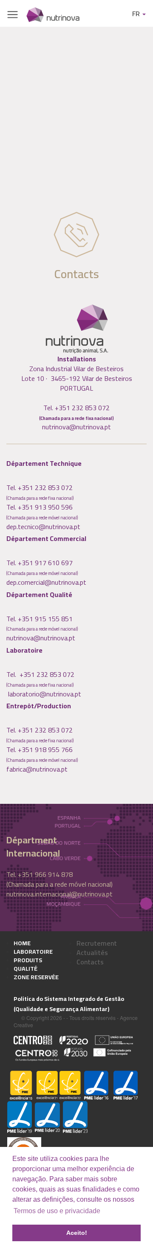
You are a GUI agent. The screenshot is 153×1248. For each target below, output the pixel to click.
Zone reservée (36, 977)
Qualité (25, 968)
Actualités (92, 952)
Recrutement (96, 943)
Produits (28, 960)
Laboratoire (33, 951)
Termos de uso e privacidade (57, 1210)
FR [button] (137, 13)
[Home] (52, 14)
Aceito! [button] (76, 1232)
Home (22, 943)
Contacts (90, 961)
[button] (137, 1200)
